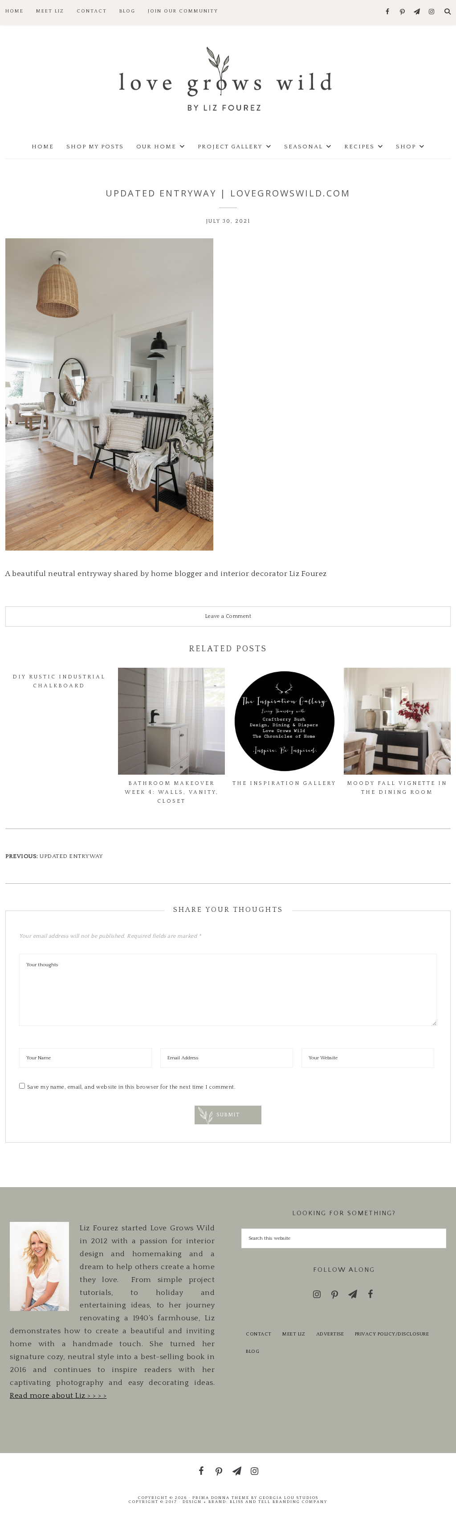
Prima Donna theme (220, 1497)
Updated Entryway (71, 856)
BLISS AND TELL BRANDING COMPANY (278, 1501)
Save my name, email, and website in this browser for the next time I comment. (131, 1087)
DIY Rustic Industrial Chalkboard (59, 681)
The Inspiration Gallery (284, 783)
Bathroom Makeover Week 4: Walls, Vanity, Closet (172, 792)
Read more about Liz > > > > (58, 1396)
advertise (330, 1334)
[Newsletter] (417, 12)
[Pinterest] (402, 12)
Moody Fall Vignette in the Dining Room (397, 787)
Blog (252, 1351)
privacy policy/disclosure (392, 1334)
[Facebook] (387, 12)
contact (259, 1334)
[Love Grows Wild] (228, 78)
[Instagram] (431, 12)
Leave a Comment (228, 616)
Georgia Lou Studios (288, 1497)
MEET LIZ (293, 1334)
